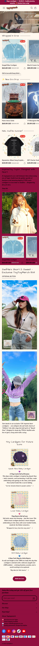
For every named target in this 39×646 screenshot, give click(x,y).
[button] (4, 8)
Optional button (9, 276)
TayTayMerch (9, 644)
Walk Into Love (19, 579)
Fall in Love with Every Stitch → (11, 73)
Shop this (5, 189)
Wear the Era (19, 29)
